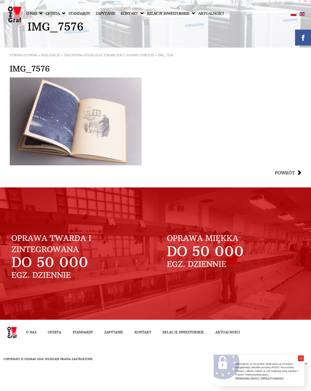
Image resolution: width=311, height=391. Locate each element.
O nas (31, 13)
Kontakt (129, 13)
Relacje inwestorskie (168, 13)
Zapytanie (105, 13)
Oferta (53, 13)
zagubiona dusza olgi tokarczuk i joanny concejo (109, 55)
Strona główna (23, 55)
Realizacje (50, 55)
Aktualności (211, 13)
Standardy (79, 13)
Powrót (285, 173)
